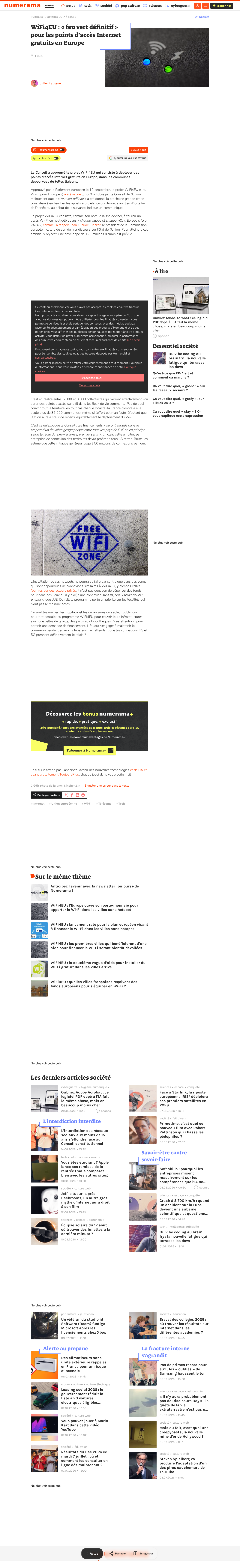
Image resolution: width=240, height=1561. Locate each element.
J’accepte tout (91, 378)
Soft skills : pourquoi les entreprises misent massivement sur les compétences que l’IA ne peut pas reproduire (181, 1175)
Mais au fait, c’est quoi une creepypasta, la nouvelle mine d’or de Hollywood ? (184, 1432)
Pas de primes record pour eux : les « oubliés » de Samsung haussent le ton (183, 1369)
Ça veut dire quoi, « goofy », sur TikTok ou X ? (178, 401)
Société (204, 17)
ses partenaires (45, 358)
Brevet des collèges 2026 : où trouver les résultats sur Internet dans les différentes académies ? (184, 1326)
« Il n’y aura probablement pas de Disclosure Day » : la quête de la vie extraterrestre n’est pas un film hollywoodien (184, 1403)
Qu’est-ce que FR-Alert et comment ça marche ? (173, 375)
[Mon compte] (197, 6)
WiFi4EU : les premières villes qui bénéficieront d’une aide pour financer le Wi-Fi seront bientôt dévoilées (99, 945)
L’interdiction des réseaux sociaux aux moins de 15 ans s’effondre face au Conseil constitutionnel (84, 1137)
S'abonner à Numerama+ (86, 750)
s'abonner (224, 5)
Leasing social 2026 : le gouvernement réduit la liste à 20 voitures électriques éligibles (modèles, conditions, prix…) (82, 1396)
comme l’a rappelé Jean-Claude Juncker (71, 225)
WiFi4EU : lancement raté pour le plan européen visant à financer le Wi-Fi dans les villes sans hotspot (99, 926)
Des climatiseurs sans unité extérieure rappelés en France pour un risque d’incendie (84, 1364)
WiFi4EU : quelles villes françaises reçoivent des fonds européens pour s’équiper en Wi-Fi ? (94, 984)
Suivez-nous (138, 149)
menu (49, 5)
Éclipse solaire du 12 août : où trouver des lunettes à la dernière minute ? (85, 1229)
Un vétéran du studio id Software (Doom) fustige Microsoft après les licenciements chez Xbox (83, 1326)
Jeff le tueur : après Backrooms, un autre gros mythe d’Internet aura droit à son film (85, 1200)
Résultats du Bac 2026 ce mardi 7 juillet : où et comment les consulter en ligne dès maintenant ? (84, 1458)
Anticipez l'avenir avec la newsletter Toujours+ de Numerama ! (95, 888)
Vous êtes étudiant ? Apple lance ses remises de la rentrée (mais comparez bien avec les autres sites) (85, 1168)
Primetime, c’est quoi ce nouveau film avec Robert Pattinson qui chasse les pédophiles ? (182, 1130)
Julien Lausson (50, 83)
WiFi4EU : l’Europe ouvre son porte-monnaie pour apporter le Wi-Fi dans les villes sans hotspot (94, 907)
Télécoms (104, 803)
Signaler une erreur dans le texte (107, 786)
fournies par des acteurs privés (53, 590)
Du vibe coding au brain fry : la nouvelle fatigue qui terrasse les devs (187, 360)
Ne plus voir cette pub (46, 140)
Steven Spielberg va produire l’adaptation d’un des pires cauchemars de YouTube (183, 1465)
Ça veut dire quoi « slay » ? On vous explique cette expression (178, 413)
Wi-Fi (88, 803)
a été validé (72, 194)
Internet (38, 803)
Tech (121, 803)
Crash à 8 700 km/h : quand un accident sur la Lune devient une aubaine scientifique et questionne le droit (184, 1207)
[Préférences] (205, 6)
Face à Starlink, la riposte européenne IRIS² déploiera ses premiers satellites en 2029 (184, 1098)
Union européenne (64, 803)
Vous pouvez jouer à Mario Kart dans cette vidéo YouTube (84, 1425)
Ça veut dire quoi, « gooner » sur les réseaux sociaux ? (179, 388)
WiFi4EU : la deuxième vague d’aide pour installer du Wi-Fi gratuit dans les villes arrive (98, 965)
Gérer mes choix (89, 385)
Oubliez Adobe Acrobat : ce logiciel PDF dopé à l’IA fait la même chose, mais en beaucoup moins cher (180, 324)
